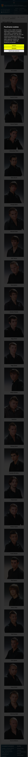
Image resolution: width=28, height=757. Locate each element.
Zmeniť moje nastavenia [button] (14, 50)
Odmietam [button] (14, 48)
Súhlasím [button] (14, 45)
